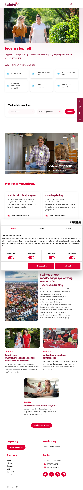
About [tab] (68, 228)
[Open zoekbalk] (71, 4)
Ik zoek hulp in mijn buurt (43, 73)
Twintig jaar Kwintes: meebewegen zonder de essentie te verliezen (20, 358)
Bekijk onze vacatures (51, 446)
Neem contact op (16, 447)
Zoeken (70, 112)
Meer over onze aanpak (57, 216)
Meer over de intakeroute (20, 216)
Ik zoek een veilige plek (68, 73)
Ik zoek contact (16, 74)
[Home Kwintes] (12, 4)
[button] (80, 101)
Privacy (9, 463)
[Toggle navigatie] (75, 4)
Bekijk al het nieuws (41, 425)
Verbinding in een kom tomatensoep (54, 356)
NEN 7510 (10, 472)
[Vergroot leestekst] (80, 107)
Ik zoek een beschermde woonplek (15, 85)
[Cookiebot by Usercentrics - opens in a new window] (72, 222)
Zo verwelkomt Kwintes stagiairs (40, 405)
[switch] (31, 257)
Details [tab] (41, 228)
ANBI (9, 469)
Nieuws (9, 460)
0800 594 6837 (52, 464)
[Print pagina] (80, 119)
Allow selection (41, 266)
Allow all (68, 266)
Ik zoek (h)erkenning (41, 86)
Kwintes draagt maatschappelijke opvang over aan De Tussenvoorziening (56, 280)
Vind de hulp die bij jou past (21, 195)
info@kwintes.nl (53, 467)
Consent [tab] (14, 228)
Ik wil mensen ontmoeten (66, 86)
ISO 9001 (10, 475)
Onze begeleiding (54, 195)
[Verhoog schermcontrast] (80, 113)
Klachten (10, 466)
